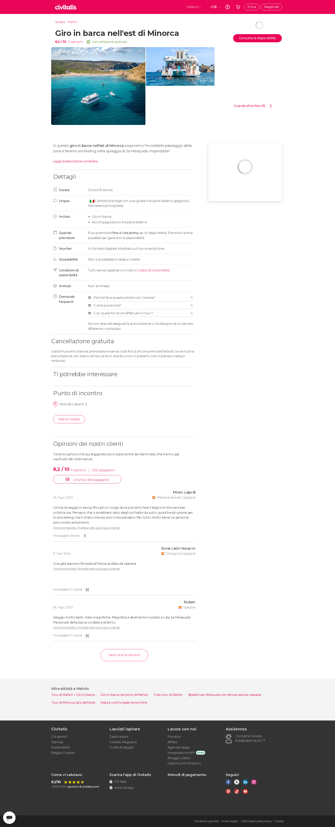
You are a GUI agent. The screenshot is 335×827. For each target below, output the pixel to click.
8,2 (60, 42)
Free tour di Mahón (168, 695)
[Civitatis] (65, 7)
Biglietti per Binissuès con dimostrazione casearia (225, 695)
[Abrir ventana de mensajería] (9, 817)
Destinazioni (118, 737)
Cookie (279, 821)
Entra (252, 7)
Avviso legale (229, 821)
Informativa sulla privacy (256, 821)
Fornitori (174, 737)
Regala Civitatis (62, 753)
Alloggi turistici (179, 758)
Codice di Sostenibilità (153, 270)
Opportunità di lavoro (184, 763)
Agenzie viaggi (179, 747)
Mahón (72, 22)
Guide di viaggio (121, 747)
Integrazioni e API (181, 753)
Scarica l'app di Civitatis (130, 775)
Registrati (271, 7)
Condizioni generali (206, 821)
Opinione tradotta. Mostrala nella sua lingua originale (86, 528)
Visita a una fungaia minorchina (123, 702)
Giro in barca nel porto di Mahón (124, 695)
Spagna (60, 22)
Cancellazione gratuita (109, 42)
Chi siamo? (59, 737)
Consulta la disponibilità (257, 38)
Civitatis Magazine (123, 742)
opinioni (76, 42)
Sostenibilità (60, 747)
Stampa (57, 742)
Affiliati (172, 742)
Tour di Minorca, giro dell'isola (73, 702)
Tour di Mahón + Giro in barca (73, 695)
